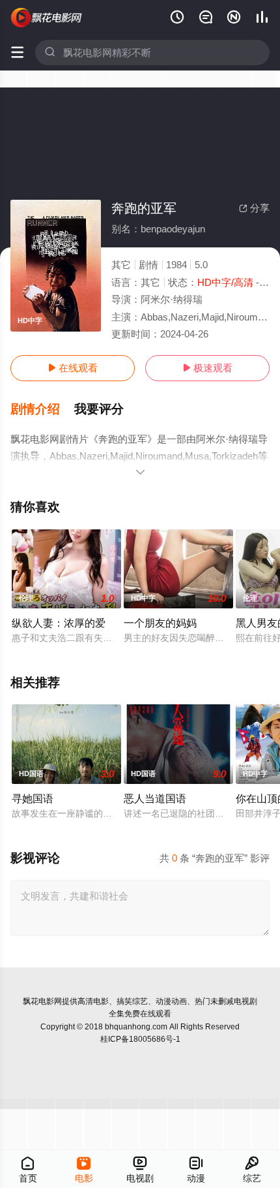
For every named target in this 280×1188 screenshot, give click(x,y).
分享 (254, 207)
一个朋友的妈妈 (160, 623)
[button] (42, 409)
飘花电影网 (42, 1001)
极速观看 (207, 367)
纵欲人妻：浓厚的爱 (58, 623)
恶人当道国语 (155, 798)
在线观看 (73, 367)
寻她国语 (32, 798)
